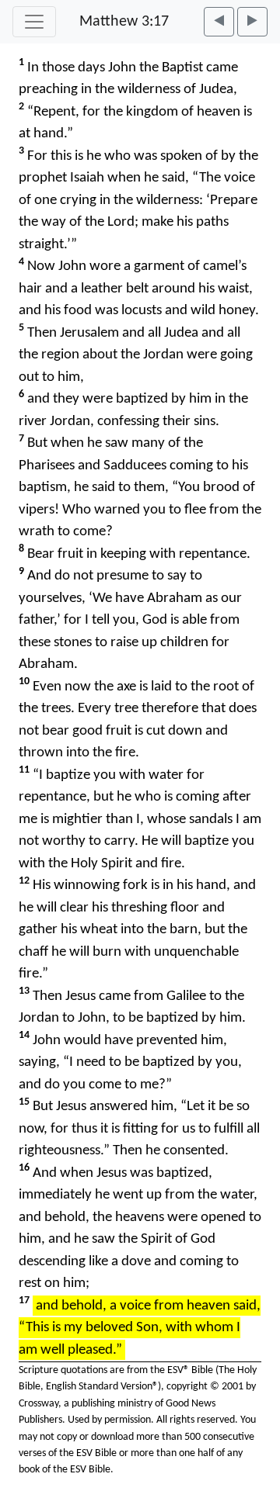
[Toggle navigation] (34, 21)
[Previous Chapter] (219, 21)
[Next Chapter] (252, 21)
